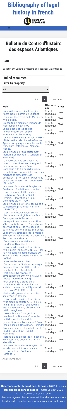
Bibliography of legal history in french (33, 8)
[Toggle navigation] (9, 28)
